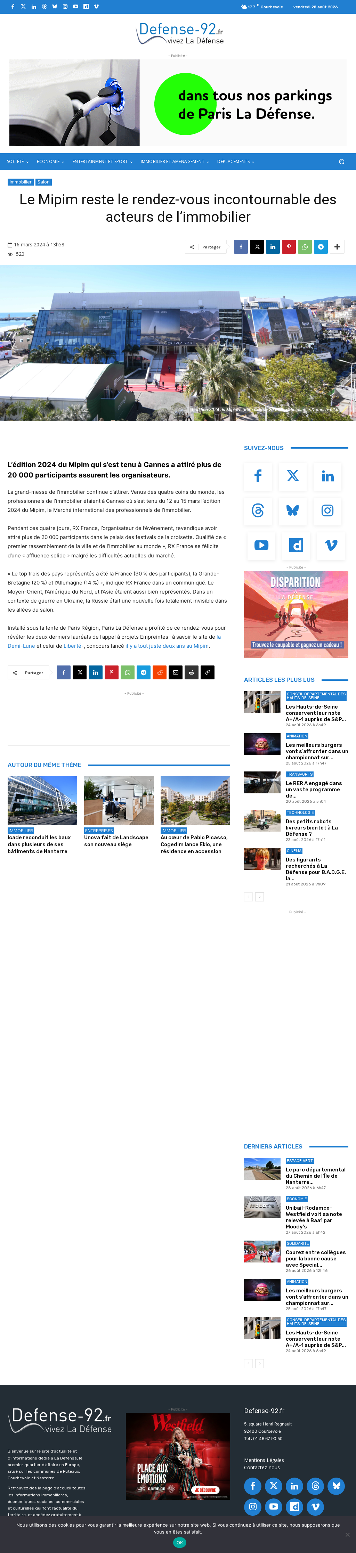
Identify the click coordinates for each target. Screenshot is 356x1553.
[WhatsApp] (305, 247)
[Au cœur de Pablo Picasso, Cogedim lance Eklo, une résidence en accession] (195, 800)
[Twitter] (23, 7)
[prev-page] (248, 896)
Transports (300, 774)
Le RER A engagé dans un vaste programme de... (314, 789)
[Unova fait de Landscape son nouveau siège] (119, 800)
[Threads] (44, 7)
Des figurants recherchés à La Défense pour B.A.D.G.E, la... (316, 869)
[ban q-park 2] (178, 102)
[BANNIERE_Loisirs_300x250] (178, 1456)
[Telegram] (321, 247)
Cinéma (294, 851)
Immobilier (21, 182)
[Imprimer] (192, 672)
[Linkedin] (34, 7)
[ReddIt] (160, 672)
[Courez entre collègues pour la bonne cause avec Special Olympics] (262, 1251)
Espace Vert (300, 1161)
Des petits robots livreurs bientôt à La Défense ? (312, 827)
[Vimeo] (96, 7)
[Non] (347, 1534)
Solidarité (298, 1243)
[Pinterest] (289, 247)
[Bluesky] (54, 7)
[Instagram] (65, 7)
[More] (337, 247)
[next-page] (259, 896)
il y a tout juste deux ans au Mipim (167, 646)
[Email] (176, 672)
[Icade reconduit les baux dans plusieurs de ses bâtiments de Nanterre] (42, 800)
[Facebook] (13, 7)
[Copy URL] (208, 672)
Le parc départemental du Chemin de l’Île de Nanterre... (316, 1176)
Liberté (72, 646)
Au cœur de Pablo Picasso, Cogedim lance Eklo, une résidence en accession (194, 844)
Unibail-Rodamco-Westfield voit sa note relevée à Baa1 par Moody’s (314, 1217)
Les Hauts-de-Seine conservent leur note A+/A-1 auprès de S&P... (316, 713)
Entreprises (99, 830)
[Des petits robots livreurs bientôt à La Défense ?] (262, 821)
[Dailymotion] (86, 7)
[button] (341, 162)
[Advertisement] (134, 712)
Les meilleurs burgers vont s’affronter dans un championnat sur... (317, 751)
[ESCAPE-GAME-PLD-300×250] (296, 614)
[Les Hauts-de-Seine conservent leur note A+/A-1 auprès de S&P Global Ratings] (262, 702)
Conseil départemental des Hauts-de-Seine (316, 696)
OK (180, 1542)
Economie (297, 1199)
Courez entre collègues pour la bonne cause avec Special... (316, 1258)
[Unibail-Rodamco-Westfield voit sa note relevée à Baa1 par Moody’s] (262, 1207)
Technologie (300, 812)
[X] (257, 247)
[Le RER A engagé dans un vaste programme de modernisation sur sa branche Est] (262, 782)
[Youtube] (75, 7)
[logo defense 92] (180, 33)
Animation (297, 736)
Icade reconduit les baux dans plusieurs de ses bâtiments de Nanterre (39, 844)
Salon (44, 182)
